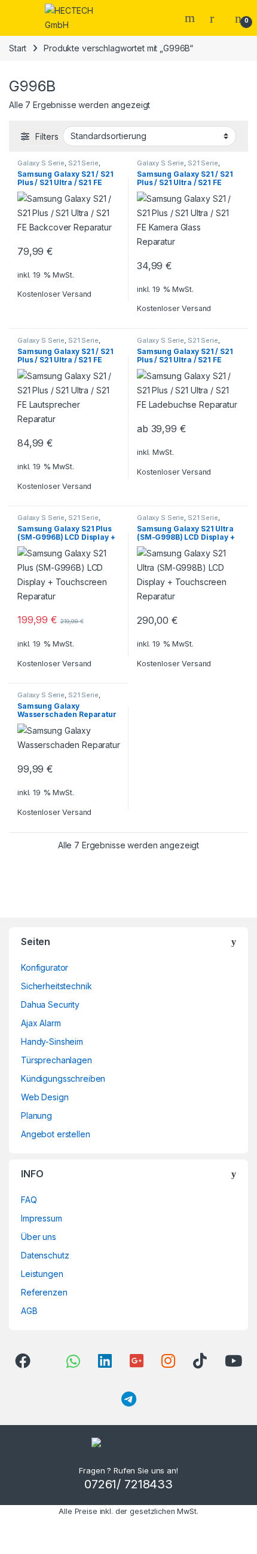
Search (191, 17)
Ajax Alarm (41, 1023)
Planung (36, 1115)
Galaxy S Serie (41, 163)
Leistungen (42, 1274)
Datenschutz (45, 1255)
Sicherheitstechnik (56, 986)
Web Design (45, 1097)
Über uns (38, 1237)
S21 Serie (83, 163)
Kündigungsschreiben (63, 1078)
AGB (29, 1311)
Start (17, 48)
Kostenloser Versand (54, 294)
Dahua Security (50, 1004)
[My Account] (216, 18)
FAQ (29, 1200)
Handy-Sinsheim (52, 1041)
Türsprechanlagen (56, 1060)
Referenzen (44, 1292)
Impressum (41, 1218)
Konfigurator (44, 967)
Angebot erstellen (55, 1134)
